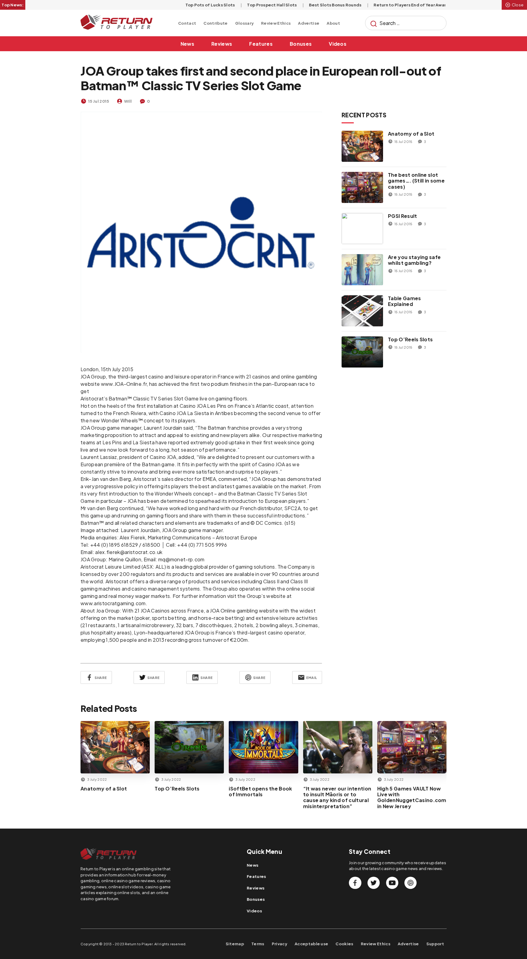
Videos (337, 44)
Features (261, 44)
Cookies (344, 944)
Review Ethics (276, 23)
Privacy (279, 944)
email (311, 678)
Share (101, 678)
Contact (187, 23)
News (187, 44)
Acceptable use (311, 944)
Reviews (221, 44)
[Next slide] (435, 739)
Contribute (215, 23)
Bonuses (301, 44)
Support (435, 944)
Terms (257, 944)
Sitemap (235, 944)
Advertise (308, 23)
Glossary (244, 23)
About (333, 23)
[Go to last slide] (91, 739)
